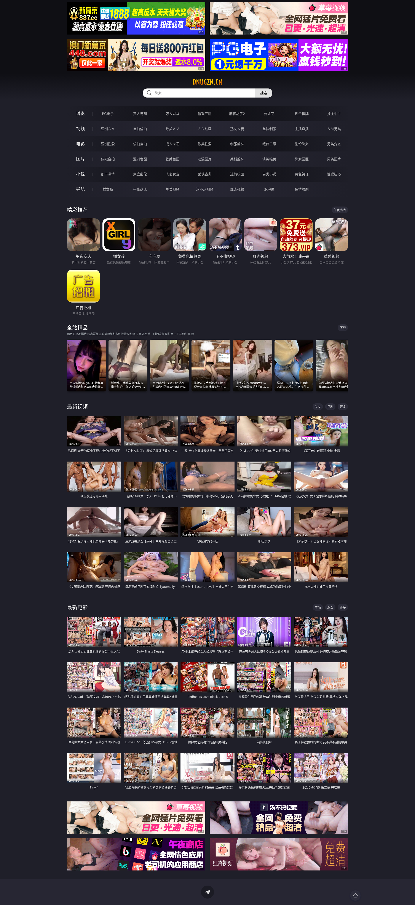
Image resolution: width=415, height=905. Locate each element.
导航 (80, 189)
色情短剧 (302, 189)
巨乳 (330, 407)
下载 (343, 328)
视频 (80, 129)
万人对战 (172, 113)
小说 (80, 174)
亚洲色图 (140, 159)
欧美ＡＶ (172, 128)
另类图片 (334, 159)
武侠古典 (205, 174)
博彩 (80, 114)
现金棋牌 (302, 113)
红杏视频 (237, 189)
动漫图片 (205, 159)
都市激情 (108, 174)
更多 (343, 407)
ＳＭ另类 (334, 128)
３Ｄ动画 (205, 128)
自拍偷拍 (140, 128)
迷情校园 (237, 174)
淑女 (330, 607)
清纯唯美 (269, 159)
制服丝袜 (237, 144)
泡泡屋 (269, 189)
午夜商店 (140, 189)
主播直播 (302, 128)
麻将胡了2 (237, 113)
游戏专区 (205, 113)
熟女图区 (302, 159)
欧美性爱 (205, 144)
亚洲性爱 (108, 144)
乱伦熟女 (302, 144)
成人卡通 (172, 144)
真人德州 (140, 113)
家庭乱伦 (140, 174)
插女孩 (108, 189)
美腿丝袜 (237, 159)
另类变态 (334, 144)
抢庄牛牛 (334, 113)
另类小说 (269, 174)
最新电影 (77, 607)
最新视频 (77, 406)
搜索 (263, 93)
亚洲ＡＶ (108, 128)
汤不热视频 (204, 189)
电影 (80, 144)
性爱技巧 (334, 174)
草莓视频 (172, 189)
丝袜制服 (269, 128)
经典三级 (269, 144)
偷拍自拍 (140, 144)
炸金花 (269, 113)
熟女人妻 (237, 128)
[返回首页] (355, 895)
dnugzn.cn (207, 82)
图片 (80, 159)
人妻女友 (172, 174)
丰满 (318, 607)
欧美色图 (172, 159)
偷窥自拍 (108, 159)
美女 (318, 407)
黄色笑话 (302, 174)
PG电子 (108, 113)
